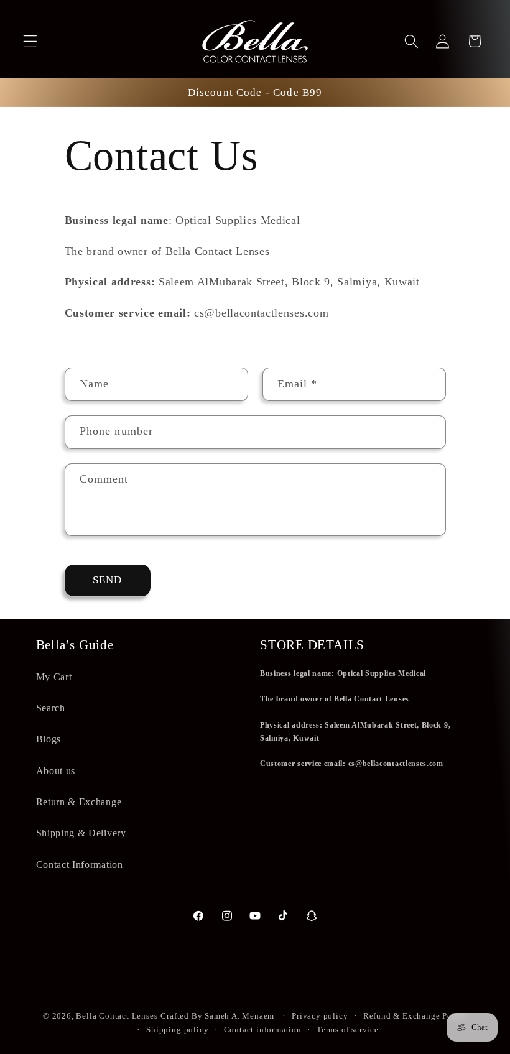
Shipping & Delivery (81, 833)
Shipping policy (177, 1029)
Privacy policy (320, 1016)
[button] (30, 41)
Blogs (48, 739)
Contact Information (79, 864)
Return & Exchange (79, 802)
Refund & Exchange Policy (415, 1016)
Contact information (263, 1029)
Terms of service (348, 1029)
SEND (108, 580)
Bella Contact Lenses (116, 1016)
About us (56, 770)
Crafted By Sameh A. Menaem (217, 1016)
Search (50, 708)
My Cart (54, 677)
